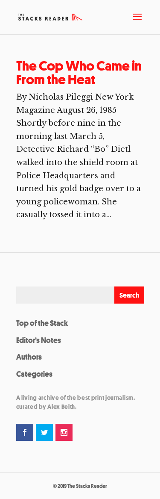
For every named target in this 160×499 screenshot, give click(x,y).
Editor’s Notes (38, 340)
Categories (34, 374)
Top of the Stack (42, 323)
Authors (29, 356)
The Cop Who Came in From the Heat (79, 72)
